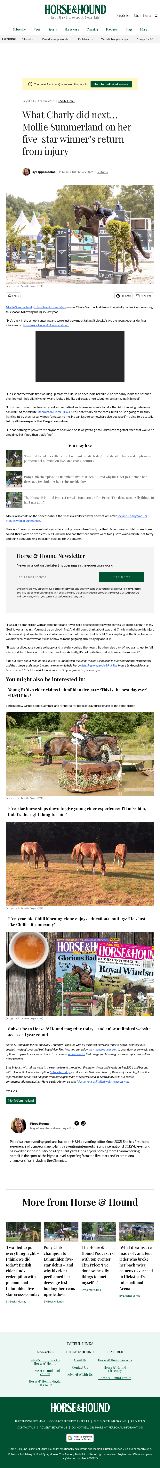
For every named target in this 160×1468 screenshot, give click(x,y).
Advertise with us (53, 1427)
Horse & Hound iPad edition (45, 1372)
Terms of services (64, 588)
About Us (80, 1360)
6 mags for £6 (145, 39)
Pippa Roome (46, 172)
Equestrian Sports (38, 101)
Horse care (72, 29)
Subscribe (19, 29)
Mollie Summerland (19, 307)
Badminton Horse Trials (54, 412)
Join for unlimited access (111, 84)
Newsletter (146, 295)
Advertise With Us (79, 1375)
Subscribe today (60, 1072)
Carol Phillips (93, 1289)
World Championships (114, 39)
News (37, 29)
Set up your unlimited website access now (103, 1081)
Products (112, 29)
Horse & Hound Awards (115, 1360)
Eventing (66, 101)
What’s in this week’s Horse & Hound (45, 1361)
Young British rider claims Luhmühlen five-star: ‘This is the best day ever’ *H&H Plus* (77, 692)
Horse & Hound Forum (114, 1378)
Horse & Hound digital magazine (45, 1383)
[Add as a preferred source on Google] (80, 1438)
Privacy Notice (132, 588)
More (143, 29)
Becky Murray (18, 1301)
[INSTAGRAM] (84, 1123)
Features (102, 172)
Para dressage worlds (55, 39)
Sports (52, 29)
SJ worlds (28, 39)
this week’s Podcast (46, 325)
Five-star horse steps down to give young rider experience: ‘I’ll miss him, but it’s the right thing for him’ (77, 811)
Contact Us (80, 1367)
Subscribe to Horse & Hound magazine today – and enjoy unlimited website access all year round (79, 1031)
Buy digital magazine (110, 1421)
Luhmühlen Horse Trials (50, 307)
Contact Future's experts (69, 1421)
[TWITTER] (77, 1123)
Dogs (128, 29)
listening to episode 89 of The (99, 665)
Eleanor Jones (131, 1295)
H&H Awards (85, 39)
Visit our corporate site (137, 1448)
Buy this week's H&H (30, 1421)
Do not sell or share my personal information (107, 1427)
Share (15, 295)
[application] (80, 356)
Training (92, 29)
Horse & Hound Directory (115, 1369)
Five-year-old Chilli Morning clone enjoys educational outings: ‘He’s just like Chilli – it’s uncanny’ (77, 921)
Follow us (126, 295)
